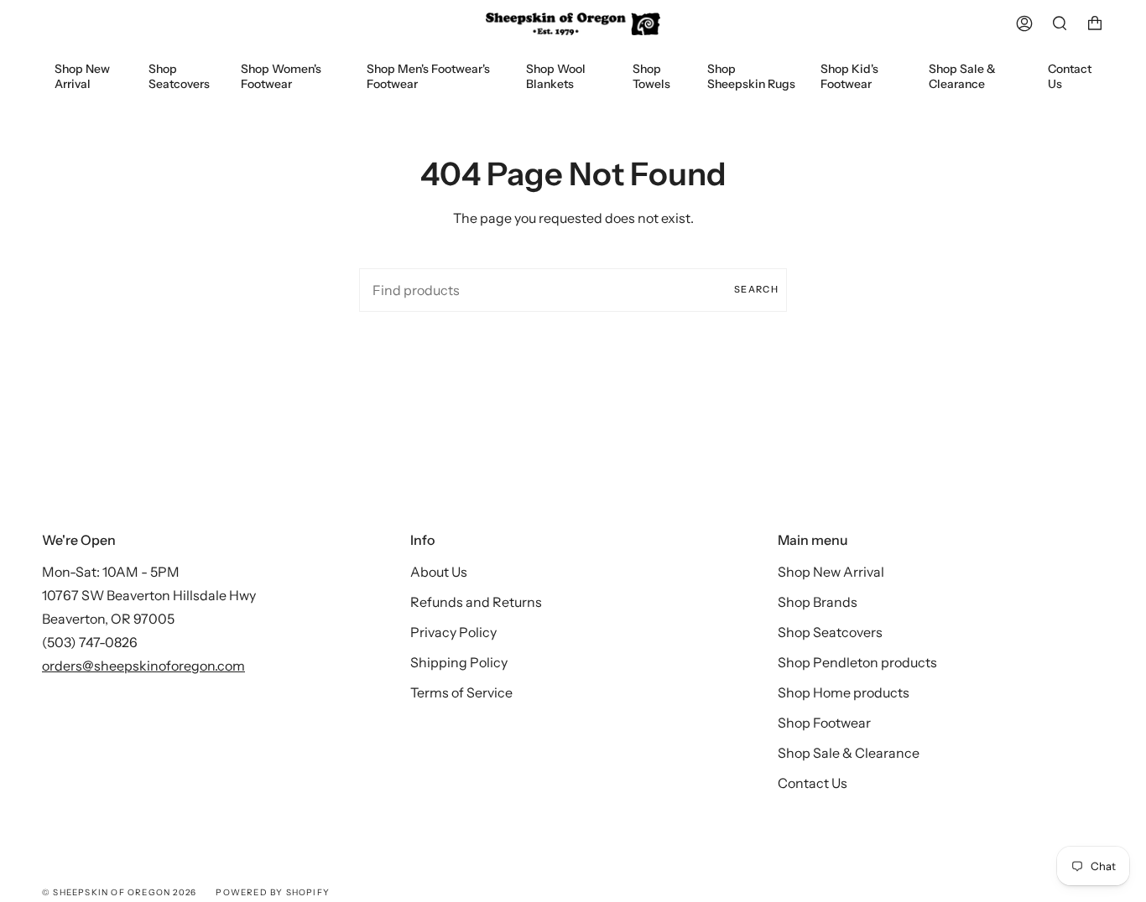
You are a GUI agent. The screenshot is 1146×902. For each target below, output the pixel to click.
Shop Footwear (824, 722)
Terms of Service (461, 692)
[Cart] (1094, 24)
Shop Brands (817, 602)
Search (756, 289)
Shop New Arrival (831, 571)
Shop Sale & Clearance (848, 752)
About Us (438, 571)
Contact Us (812, 783)
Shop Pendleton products (857, 662)
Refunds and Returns (476, 602)
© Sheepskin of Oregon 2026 (119, 892)
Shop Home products (843, 692)
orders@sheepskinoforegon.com (143, 665)
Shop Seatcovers (830, 632)
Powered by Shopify (273, 892)
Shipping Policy (459, 662)
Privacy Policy (453, 632)
